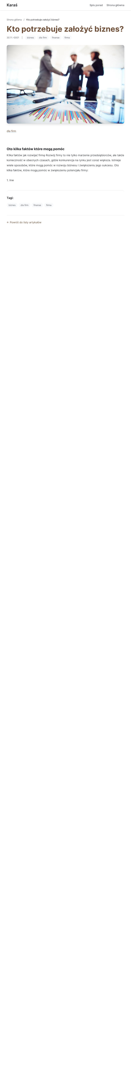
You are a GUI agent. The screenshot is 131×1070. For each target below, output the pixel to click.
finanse (55, 37)
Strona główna (115, 5)
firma (67, 37)
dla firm (43, 37)
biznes (30, 37)
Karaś (12, 5)
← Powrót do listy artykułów (24, 222)
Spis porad (96, 5)
